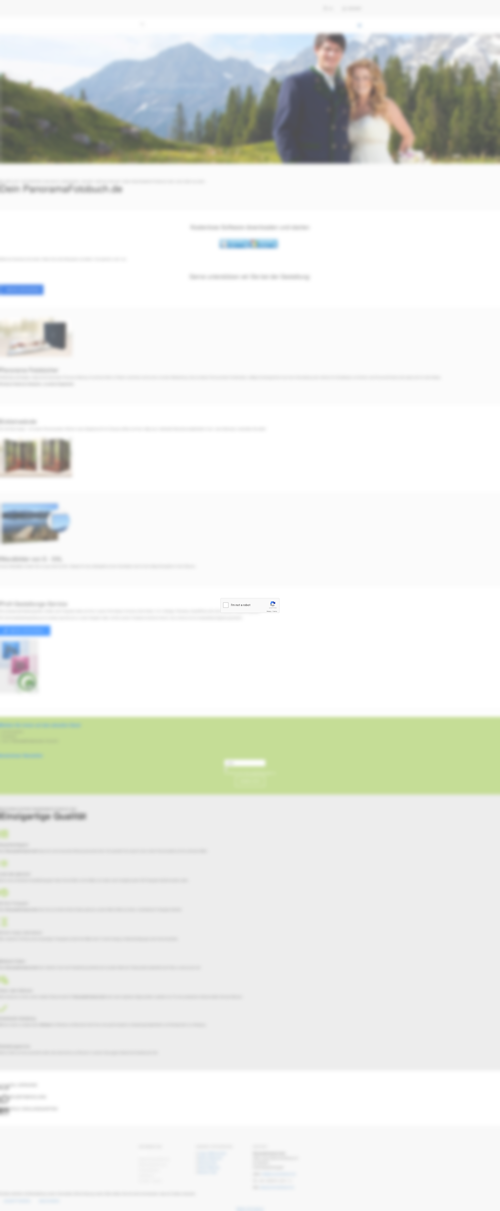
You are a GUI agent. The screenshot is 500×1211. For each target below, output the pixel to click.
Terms (274, 611)
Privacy (269, 611)
